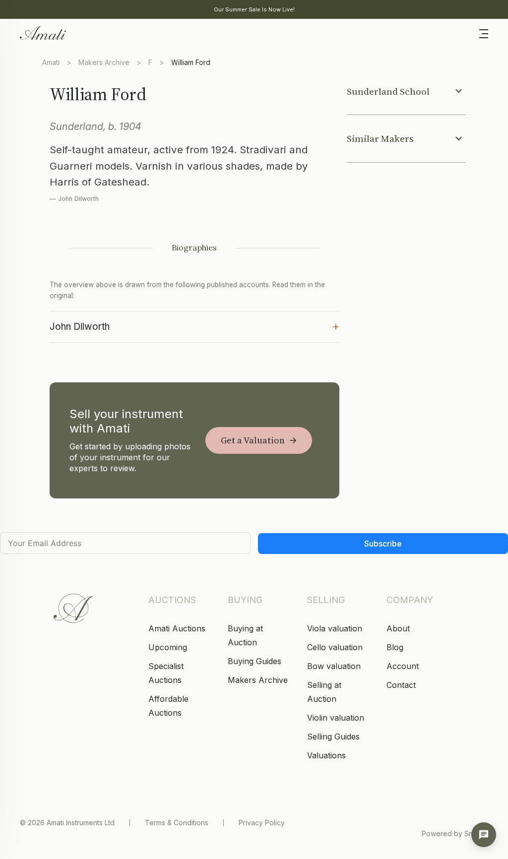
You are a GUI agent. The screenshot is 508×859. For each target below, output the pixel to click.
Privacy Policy (262, 822)
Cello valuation (335, 647)
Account (402, 666)
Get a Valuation (253, 440)
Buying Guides (254, 661)
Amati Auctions (176, 628)
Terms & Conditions (176, 822)
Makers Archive (103, 62)
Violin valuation (335, 718)
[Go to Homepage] (42, 32)
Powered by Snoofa (455, 833)
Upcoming (167, 647)
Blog (394, 647)
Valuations (326, 755)
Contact (401, 685)
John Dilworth (194, 325)
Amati (51, 62)
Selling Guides (333, 736)
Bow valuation (334, 666)
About (398, 628)
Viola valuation (334, 628)
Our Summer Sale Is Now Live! (254, 9)
